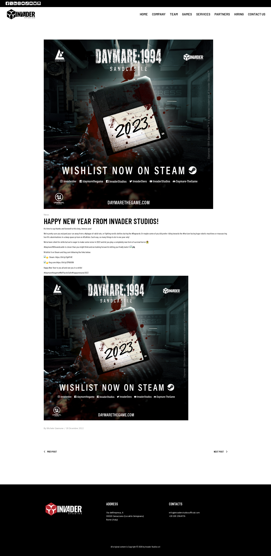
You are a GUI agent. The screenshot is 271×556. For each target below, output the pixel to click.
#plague (88, 233)
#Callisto (86, 237)
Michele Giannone (55, 428)
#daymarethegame (51, 272)
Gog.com (67, 252)
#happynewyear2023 (80, 272)
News (46, 215)
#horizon (186, 233)
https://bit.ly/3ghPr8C (64, 257)
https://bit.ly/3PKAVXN (65, 262)
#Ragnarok (136, 233)
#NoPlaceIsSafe (65, 272)
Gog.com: (52, 262)
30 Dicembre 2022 (75, 428)
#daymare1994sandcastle (54, 247)
